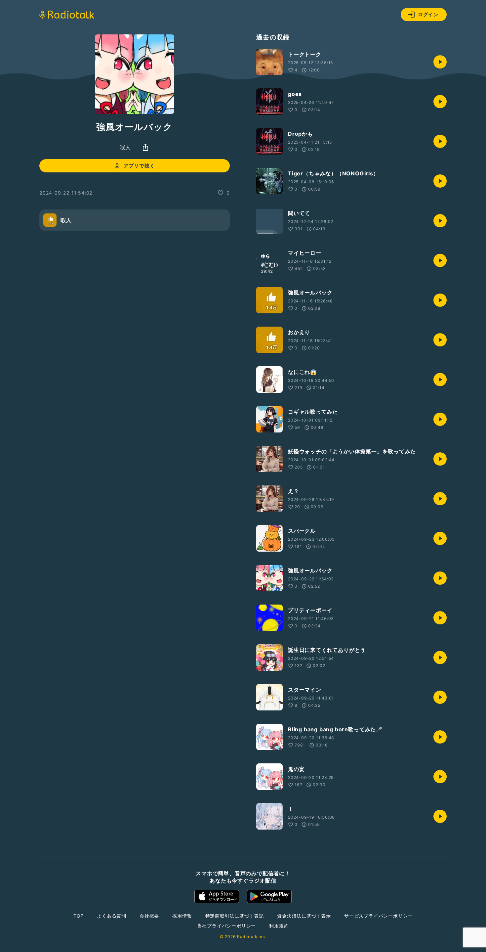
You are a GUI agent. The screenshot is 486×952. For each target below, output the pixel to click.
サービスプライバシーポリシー (378, 916)
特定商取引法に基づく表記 (234, 916)
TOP (78, 916)
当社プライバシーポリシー (226, 926)
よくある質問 (111, 916)
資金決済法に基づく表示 (304, 916)
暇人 (125, 147)
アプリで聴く (139, 165)
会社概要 (149, 916)
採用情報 (182, 916)
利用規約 (279, 926)
